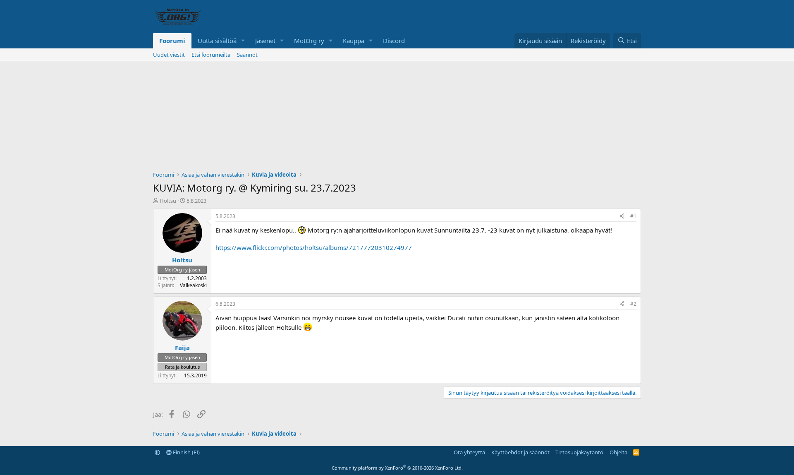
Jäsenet (265, 40)
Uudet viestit (169, 54)
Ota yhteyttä (469, 452)
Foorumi (172, 40)
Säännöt (247, 54)
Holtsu (168, 200)
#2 (633, 303)
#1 (633, 216)
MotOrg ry (309, 40)
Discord (394, 40)
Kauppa (353, 40)
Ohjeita (618, 452)
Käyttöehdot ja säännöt (520, 452)
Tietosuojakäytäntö (579, 452)
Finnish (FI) (186, 452)
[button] (243, 40)
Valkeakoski (193, 285)
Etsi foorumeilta (210, 54)
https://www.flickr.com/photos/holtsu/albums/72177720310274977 (313, 247)
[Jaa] (622, 216)
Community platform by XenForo (397, 468)
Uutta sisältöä (217, 40)
